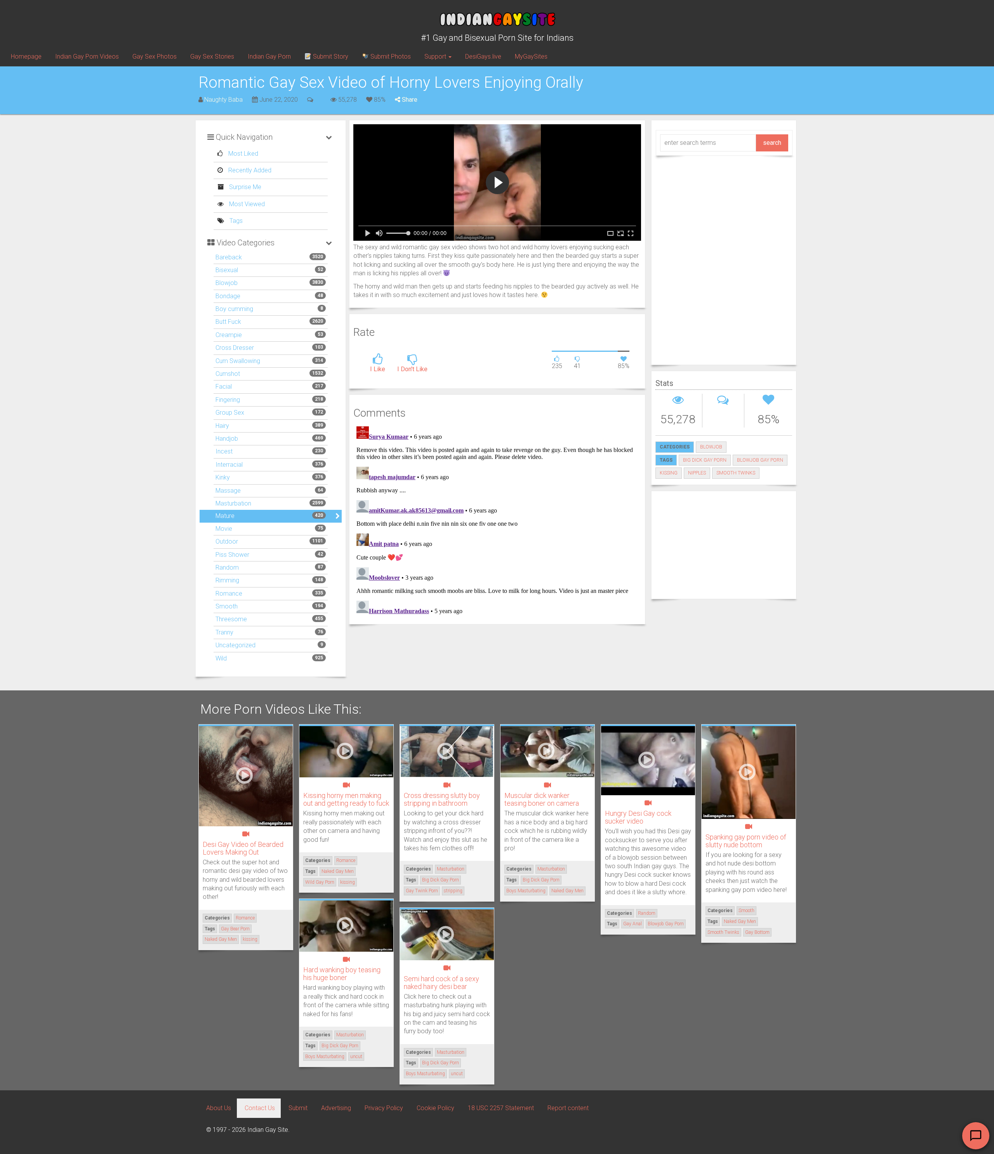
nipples (697, 473)
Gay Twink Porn (422, 890)
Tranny (224, 632)
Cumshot (227, 373)
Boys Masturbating (526, 890)
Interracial (229, 464)
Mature (225, 516)
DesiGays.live (483, 56)
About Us (218, 1108)
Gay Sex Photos (154, 56)
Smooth (226, 606)
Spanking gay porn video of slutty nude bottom (746, 841)
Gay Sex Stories (212, 56)
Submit (298, 1108)
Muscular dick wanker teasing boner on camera (541, 799)
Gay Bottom (757, 932)
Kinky (222, 477)
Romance (228, 593)
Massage (228, 490)
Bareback (228, 257)
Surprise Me (244, 187)
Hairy (222, 425)
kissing (669, 473)
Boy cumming (234, 309)
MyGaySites (531, 56)
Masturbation (233, 503)
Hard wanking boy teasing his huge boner (342, 974)
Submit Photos (390, 56)
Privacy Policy (384, 1108)
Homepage (26, 56)
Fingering (227, 399)
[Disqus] (497, 520)
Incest (224, 451)
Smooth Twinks (735, 473)
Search (772, 142)
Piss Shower (232, 554)
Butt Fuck (228, 321)
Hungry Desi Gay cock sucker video (638, 817)
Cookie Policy (435, 1108)
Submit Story (329, 56)
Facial (223, 386)
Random (227, 567)
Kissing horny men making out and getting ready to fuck (346, 799)
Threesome (231, 619)
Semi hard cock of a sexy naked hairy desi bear (441, 983)
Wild (221, 658)
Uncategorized (235, 645)
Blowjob (226, 283)
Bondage (227, 296)
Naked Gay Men (221, 939)
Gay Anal (632, 923)
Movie (223, 528)
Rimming (227, 580)
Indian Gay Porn (269, 56)
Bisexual (226, 270)
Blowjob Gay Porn (760, 460)
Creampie (228, 335)
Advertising (336, 1108)
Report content (568, 1108)
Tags (235, 220)
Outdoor (226, 541)
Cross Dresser (234, 347)
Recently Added (249, 170)
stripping (453, 890)
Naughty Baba (223, 99)
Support (436, 56)
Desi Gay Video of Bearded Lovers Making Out (243, 848)
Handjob (226, 438)
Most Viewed (246, 204)
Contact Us (260, 1108)
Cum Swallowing (237, 361)
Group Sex (229, 412)
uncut (356, 1056)
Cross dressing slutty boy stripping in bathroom (442, 799)
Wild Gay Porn (319, 882)
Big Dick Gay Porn (704, 460)
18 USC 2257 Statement (501, 1108)
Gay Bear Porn (235, 929)
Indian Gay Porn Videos (87, 56)
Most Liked (242, 153)
